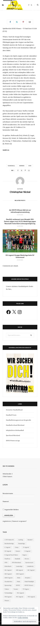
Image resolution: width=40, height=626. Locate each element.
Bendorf (30, 539)
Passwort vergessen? (19, 521)
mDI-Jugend (20, 574)
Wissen (7, 600)
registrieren (7, 521)
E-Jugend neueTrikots (11, 555)
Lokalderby (30, 566)
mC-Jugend (31, 570)
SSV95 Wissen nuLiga (13, 440)
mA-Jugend (8, 570)
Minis (18, 577)
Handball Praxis (11, 415)
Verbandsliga (8, 593)
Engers (25, 555)
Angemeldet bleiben (11, 510)
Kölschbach (8, 566)
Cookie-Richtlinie (23, 617)
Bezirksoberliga (9, 543)
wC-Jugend (19, 596)
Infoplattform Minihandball (15, 430)
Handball (11, 165)
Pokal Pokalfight (29, 581)
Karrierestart (29, 562)
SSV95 (18, 585)
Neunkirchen (8, 581)
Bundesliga (21, 543)
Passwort (6, 501)
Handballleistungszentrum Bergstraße (18, 420)
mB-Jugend (19, 570)
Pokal (18, 581)
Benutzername (8, 493)
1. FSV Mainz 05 (9, 539)
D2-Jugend (8, 551)
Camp (16, 547)
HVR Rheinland (16, 562)
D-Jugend (26, 547)
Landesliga (19, 566)
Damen (18, 551)
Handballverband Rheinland (15, 425)
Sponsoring (8, 585)
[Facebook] (32, 10)
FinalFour (7, 558)
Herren (21, 165)
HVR (29, 165)
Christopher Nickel (11, 13)
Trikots (7, 589)
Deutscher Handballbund (14, 410)
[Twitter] (35, 10)
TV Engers (26, 589)
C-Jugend (7, 547)
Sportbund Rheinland (13, 435)
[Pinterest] (32, 13)
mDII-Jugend (8, 577)
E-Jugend (27, 551)
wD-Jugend (31, 596)
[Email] (35, 13)
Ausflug (20, 539)
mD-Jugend (8, 574)
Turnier (16, 589)
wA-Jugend (20, 593)
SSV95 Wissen (29, 585)
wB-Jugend (8, 596)
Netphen (27, 577)
